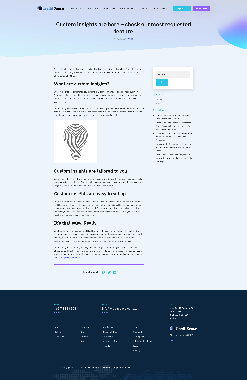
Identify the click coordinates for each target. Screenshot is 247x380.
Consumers (160, 8)
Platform (93, 8)
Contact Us (138, 332)
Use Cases (109, 8)
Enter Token (201, 8)
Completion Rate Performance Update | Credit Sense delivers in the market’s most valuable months (174, 126)
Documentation (109, 332)
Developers (126, 8)
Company (144, 8)
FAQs (135, 345)
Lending (159, 99)
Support (137, 327)
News (130, 38)
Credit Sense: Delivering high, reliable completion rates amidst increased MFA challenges (174, 158)
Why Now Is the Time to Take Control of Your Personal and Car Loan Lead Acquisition (174, 136)
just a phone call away (69, 257)
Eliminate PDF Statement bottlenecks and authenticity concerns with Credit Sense (173, 147)
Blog (82, 341)
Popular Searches (122, 367)
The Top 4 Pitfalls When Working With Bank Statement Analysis (173, 117)
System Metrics (109, 341)
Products (76, 8)
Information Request (144, 341)
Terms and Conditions (101, 367)
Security (106, 345)
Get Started (107, 336)
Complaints (140, 336)
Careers (84, 336)
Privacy (136, 350)
